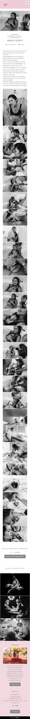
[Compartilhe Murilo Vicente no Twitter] (16, 552)
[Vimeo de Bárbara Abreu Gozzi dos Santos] (17, 706)
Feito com (15, 717)
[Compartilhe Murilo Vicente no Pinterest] (19, 552)
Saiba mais (15, 684)
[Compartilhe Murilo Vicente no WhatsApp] (13, 552)
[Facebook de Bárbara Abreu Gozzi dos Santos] (12, 706)
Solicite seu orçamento (15, 556)
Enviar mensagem (15, 696)
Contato (15, 711)
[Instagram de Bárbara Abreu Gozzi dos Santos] (14, 706)
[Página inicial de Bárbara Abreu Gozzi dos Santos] (5, 4)
